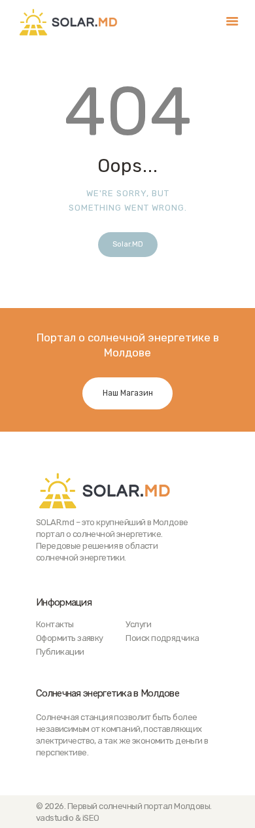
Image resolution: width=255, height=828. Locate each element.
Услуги (138, 624)
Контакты (55, 624)
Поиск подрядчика (162, 638)
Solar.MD (127, 244)
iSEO (90, 818)
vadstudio (54, 818)
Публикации (60, 652)
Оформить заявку (69, 638)
